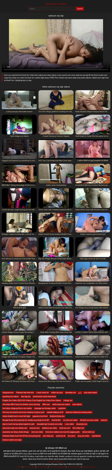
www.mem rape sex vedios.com (15, 428)
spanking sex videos (10, 396)
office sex (46, 404)
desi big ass (25, 396)
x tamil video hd (42, 392)
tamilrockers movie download (44, 396)
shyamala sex (81, 424)
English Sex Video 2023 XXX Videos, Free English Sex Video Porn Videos (32, 400)
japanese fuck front (40, 416)
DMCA (19, 467)
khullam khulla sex (57, 416)
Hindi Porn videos (74, 467)
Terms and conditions (57, 467)
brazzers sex (35, 428)
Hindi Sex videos (88, 467)
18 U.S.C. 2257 (29, 467)
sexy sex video (83, 436)
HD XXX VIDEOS (56, 462)
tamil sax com (65, 428)
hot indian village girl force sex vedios (17, 408)
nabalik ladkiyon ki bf (55, 412)
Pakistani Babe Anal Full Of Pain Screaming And (21, 436)
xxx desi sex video (70, 420)
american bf (60, 436)
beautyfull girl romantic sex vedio (49, 424)
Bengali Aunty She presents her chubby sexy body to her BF (26, 420)
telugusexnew (8, 392)
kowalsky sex (70, 392)
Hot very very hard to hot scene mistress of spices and (23, 412)
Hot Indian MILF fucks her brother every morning (21, 404)
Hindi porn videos (56, 3)
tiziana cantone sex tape (12, 440)
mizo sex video (37, 432)
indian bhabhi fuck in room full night (16, 416)
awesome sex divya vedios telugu (16, 432)
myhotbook (96, 436)
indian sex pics (57, 392)
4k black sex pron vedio (89, 420)
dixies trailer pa (88, 432)
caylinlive (62, 408)
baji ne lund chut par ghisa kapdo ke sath (18, 424)
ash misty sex (48, 436)
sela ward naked (90, 392)
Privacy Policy (42, 467)
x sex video (69, 424)
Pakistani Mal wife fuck (25, 392)
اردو (79, 392)
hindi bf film (56, 420)
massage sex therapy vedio (45, 408)
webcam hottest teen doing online (79, 412)
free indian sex (78, 428)
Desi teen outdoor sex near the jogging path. (63, 432)
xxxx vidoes (77, 404)
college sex (67, 400)
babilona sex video (49, 428)
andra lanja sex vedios (61, 404)
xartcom (104, 420)
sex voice (71, 436)
